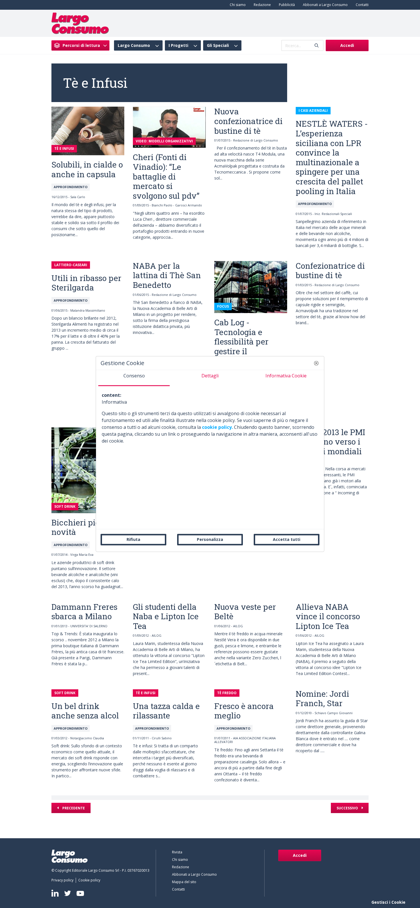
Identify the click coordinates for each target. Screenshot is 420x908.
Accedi (347, 45)
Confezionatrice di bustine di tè (330, 270)
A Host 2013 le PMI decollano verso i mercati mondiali (330, 442)
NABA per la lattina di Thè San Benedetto (167, 275)
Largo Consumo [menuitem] (134, 45)
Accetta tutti (286, 539)
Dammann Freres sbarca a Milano (84, 612)
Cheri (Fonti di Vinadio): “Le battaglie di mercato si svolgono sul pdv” (166, 176)
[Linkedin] (55, 893)
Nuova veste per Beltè (245, 612)
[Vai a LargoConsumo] (80, 23)
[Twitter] (67, 893)
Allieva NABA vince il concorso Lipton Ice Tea (328, 616)
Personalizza (210, 539)
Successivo (348, 808)
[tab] (134, 378)
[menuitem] (236, 5)
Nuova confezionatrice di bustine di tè (248, 121)
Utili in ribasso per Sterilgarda (86, 283)
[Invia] (316, 45)
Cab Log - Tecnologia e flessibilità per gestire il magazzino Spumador (241, 346)
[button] (316, 363)
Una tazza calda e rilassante (166, 711)
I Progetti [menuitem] (178, 45)
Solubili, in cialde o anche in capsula (87, 169)
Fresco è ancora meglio (244, 711)
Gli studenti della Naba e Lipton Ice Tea (166, 616)
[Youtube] (80, 893)
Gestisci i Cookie (388, 902)
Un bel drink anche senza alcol (85, 711)
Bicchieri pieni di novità (84, 527)
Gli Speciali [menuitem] (218, 45)
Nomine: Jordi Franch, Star (322, 698)
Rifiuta (133, 539)
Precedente (73, 808)
